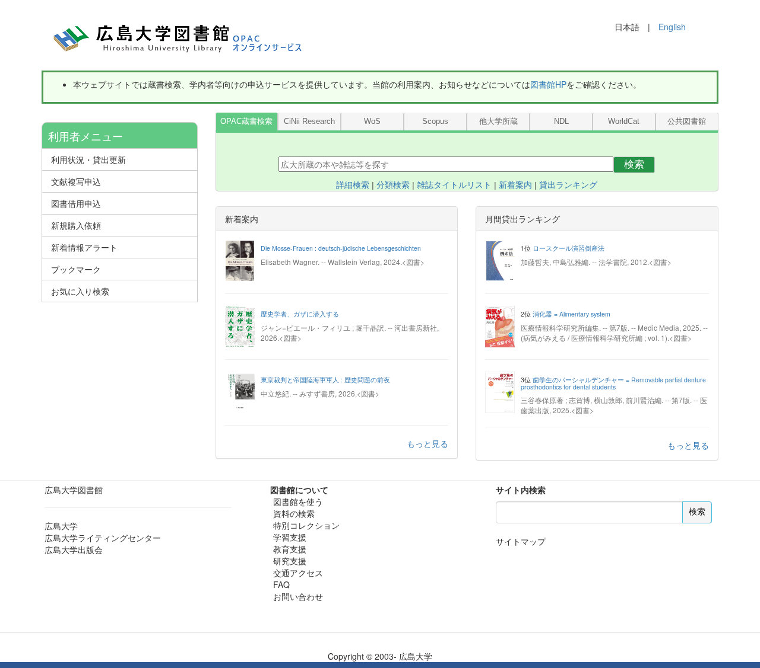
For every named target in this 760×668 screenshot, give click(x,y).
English (672, 27)
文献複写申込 (76, 181)
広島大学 (61, 526)
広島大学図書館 (74, 490)
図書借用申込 (76, 203)
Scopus (435, 121)
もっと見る (427, 443)
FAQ (281, 584)
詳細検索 (352, 185)
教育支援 (289, 549)
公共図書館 (686, 121)
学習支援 (289, 537)
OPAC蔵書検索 (246, 121)
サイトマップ (521, 541)
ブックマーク (76, 269)
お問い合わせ (298, 596)
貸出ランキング (568, 185)
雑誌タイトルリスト (454, 185)
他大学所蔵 (498, 121)
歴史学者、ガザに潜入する (300, 313)
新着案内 (515, 185)
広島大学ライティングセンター (103, 538)
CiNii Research (309, 121)
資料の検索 (294, 513)
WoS (372, 121)
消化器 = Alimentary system (571, 313)
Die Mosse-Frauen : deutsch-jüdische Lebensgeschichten (341, 248)
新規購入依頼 (76, 225)
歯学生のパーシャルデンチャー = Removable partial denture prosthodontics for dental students (613, 383)
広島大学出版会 (74, 549)
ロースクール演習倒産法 (568, 248)
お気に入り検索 (80, 291)
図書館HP (548, 84)
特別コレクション (306, 525)
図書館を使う (298, 501)
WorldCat (623, 121)
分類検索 (393, 185)
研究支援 (289, 561)
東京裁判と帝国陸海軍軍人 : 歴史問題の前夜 (325, 379)
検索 (634, 164)
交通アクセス (298, 572)
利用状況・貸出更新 (88, 159)
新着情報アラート (84, 247)
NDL (561, 121)
